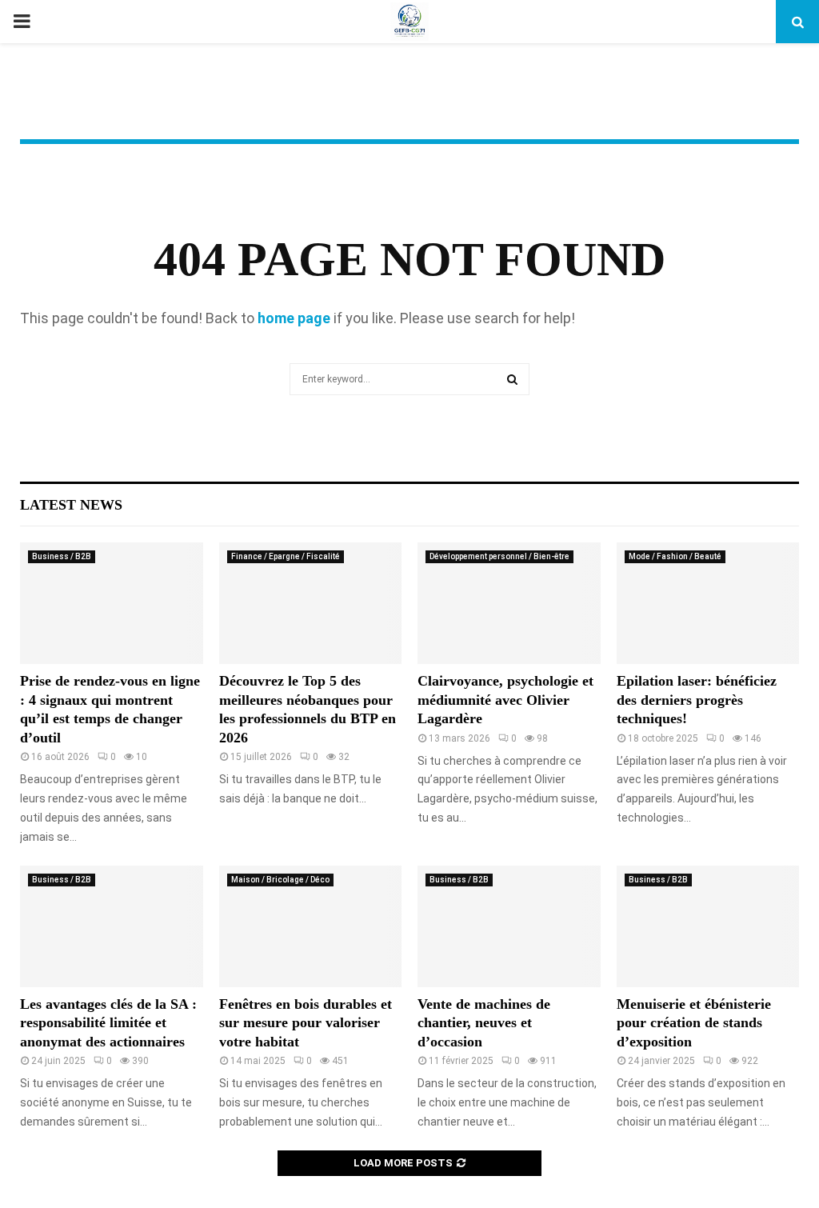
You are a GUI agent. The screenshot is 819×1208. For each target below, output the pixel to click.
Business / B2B (61, 556)
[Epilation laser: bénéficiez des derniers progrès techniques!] (708, 603)
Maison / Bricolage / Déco (280, 879)
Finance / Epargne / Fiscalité (285, 556)
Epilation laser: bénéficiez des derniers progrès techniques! (697, 699)
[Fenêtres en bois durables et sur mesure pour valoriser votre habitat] (310, 926)
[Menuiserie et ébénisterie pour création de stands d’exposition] (708, 926)
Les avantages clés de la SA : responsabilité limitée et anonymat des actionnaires (108, 1023)
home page (294, 318)
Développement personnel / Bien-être (499, 556)
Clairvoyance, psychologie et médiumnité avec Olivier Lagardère (505, 699)
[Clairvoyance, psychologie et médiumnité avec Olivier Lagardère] (509, 603)
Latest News (71, 505)
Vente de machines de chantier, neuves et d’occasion (483, 1023)
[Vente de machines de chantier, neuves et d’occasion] (509, 926)
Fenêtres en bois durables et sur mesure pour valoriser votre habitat (305, 1023)
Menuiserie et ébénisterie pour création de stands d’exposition (694, 1023)
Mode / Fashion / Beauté (675, 556)
